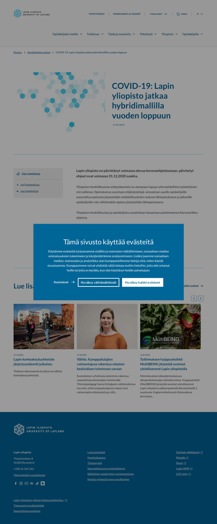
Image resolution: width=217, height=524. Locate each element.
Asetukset (61, 282)
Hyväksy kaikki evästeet (142, 282)
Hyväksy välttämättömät (98, 282)
